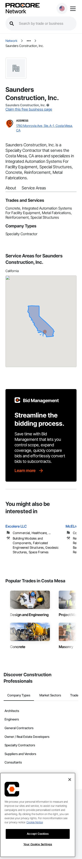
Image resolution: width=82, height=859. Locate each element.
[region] (37, 815)
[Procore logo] (22, 5)
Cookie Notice (34, 822)
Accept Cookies (38, 833)
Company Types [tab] (18, 695)
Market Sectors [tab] (50, 695)
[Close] (70, 779)
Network (15, 11)
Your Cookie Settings (37, 844)
